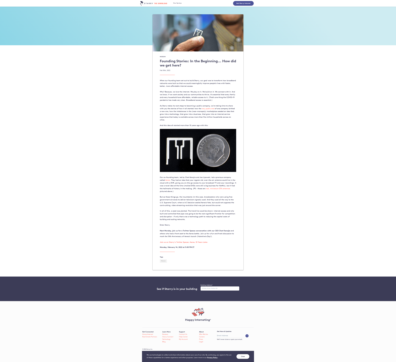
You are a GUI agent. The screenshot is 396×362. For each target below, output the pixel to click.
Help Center (183, 337)
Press (201, 339)
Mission (163, 261)
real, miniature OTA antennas (218, 189)
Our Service (177, 3)
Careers (202, 337)
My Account (183, 339)
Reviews (165, 334)
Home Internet (147, 334)
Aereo (167, 180)
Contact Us (183, 334)
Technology (166, 339)
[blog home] (156, 3)
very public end (208, 109)
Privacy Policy (212, 357)
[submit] (247, 336)
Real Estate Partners (149, 337)
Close (243, 356)
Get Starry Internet (243, 3)
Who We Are (203, 334)
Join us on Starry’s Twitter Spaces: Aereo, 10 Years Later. (184, 242)
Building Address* (206, 285)
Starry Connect (167, 337)
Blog (164, 342)
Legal (201, 342)
